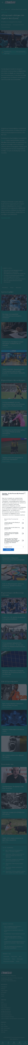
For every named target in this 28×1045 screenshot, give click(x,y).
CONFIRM (8, 549)
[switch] (22, 523)
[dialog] (14, 522)
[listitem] (14, 520)
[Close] (25, 493)
